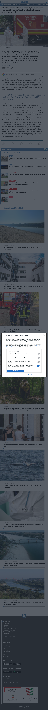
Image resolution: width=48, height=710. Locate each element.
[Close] (44, 335)
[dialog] (24, 355)
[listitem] (24, 351)
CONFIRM (15, 370)
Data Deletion (17, 374)
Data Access (24, 374)
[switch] (38, 354)
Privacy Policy (30, 374)
